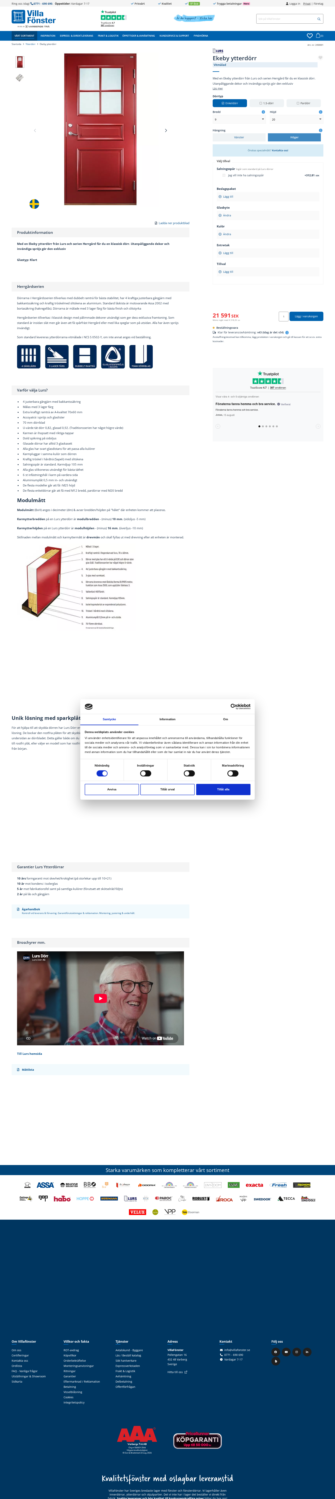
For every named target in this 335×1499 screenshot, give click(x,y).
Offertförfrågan (125, 1387)
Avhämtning (123, 1376)
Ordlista (17, 1366)
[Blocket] (276, 1361)
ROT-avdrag (71, 1350)
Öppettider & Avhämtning (138, 35)
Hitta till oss (175, 1372)
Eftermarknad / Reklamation (82, 1381)
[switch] (145, 773)
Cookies (68, 1397)
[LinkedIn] (308, 1352)
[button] (319, 19)
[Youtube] (287, 1352)
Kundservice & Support (174, 35)
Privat (307, 3)
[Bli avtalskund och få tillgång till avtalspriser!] (194, 21)
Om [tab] (225, 719)
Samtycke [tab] (109, 719)
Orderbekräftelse (75, 1360)
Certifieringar (20, 1355)
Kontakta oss (20, 1360)
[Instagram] (297, 1352)
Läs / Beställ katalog (128, 1355)
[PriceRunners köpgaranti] (198, 1442)
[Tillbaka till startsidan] (34, 16)
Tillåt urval (167, 789)
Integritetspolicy (74, 1402)
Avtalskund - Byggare (129, 1350)
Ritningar (70, 1371)
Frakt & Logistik (108, 35)
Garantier (70, 1376)
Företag (318, 3)
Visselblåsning (73, 1392)
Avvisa (111, 789)
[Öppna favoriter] (310, 36)
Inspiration (48, 35)
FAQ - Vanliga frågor (25, 1371)
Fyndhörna (201, 35)
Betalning (70, 1387)
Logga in (294, 3)
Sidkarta (17, 1381)
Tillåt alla (223, 789)
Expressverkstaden (128, 1366)
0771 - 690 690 (43, 3)
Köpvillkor (70, 1355)
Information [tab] (167, 719)
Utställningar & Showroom (29, 1376)
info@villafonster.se (237, 1350)
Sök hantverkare (126, 1360)
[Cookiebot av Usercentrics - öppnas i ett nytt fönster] (233, 707)
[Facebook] (276, 1352)
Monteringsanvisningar (79, 1366)
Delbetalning (124, 1381)
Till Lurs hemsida (29, 1054)
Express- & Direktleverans (76, 35)
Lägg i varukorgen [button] (306, 316)
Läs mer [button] (218, 88)
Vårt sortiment (24, 35)
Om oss (16, 1350)
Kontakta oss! (280, 150)
